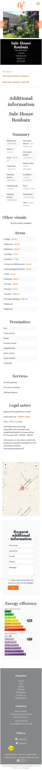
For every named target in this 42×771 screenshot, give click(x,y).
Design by (24, 760)
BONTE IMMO (21, 711)
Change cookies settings (28, 757)
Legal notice (31, 754)
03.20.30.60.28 (21, 721)
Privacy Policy (36, 766)
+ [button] (5, 464)
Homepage (6, 72)
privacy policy (14, 583)
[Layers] (35, 465)
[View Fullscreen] (5, 472)
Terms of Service (20, 768)
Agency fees (10, 757)
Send (13, 587)
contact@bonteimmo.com (21, 724)
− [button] (5, 468)
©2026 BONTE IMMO (14, 755)
